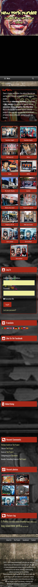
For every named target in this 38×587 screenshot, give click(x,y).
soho (23, 526)
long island (5, 526)
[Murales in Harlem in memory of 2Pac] (28, 149)
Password (6, 288)
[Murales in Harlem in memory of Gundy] (9, 166)
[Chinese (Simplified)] (5, 328)
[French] (13, 328)
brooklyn (23, 521)
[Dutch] (8, 328)
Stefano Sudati (5, 444)
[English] (10, 328)
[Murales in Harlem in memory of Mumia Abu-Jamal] (9, 200)
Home (3, 83)
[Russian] (24, 328)
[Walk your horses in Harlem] (28, 217)
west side (26, 526)
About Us (8, 540)
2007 (10, 521)
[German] (16, 328)
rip (21, 526)
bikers (14, 521)
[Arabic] (2, 328)
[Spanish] (27, 328)
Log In (7, 304)
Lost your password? (9, 310)
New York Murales (19, 13)
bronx (18, 521)
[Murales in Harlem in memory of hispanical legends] (28, 200)
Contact (33, 540)
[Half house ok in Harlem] (9, 149)
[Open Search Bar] (33, 78)
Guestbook (14, 455)
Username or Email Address (11, 278)
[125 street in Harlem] (9, 217)
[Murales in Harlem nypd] (28, 166)
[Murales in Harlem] (9, 234)
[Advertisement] (19, 56)
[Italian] (19, 328)
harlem (35, 522)
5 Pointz (4, 521)
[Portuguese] (21, 328)
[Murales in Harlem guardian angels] (9, 132)
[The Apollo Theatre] (9, 183)
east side (30, 521)
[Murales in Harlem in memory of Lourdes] (28, 183)
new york (15, 525)
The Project (15, 444)
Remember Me (9, 298)
